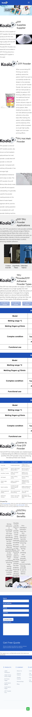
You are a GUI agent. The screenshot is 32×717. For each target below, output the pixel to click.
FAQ (30, 677)
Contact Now (8, 619)
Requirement (7, 622)
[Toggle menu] (28, 2)
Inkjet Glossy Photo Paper (7, 675)
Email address (7, 603)
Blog (18, 684)
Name (5, 598)
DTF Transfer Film (7, 691)
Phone (5, 608)
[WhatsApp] (28, 708)
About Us (19, 671)
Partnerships (20, 681)
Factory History (19, 674)
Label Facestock (7, 671)
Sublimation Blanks (7, 683)
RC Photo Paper (6, 679)
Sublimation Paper (7, 687)
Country (5, 612)
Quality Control (19, 678)
